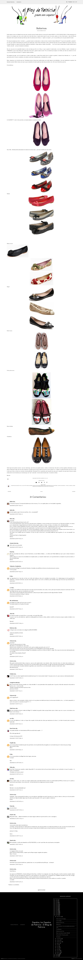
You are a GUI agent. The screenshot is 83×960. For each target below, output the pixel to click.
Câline (11, 767)
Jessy (11, 613)
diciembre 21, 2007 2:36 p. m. (16, 864)
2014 (57, 907)
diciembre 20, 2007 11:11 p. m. (16, 835)
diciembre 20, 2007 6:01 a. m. (16, 774)
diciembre (59, 916)
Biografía (19, 2)
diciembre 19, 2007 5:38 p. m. (16, 738)
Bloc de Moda (13, 600)
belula (11, 510)
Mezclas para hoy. (60, 922)
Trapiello (12, 742)
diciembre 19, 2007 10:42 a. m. (16, 678)
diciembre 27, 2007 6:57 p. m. (16, 881)
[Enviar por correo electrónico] (36, 482)
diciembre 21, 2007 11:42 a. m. (16, 844)
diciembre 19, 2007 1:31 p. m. (16, 690)
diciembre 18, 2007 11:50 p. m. (16, 656)
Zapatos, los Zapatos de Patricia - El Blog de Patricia (41, 924)
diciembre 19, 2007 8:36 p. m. (16, 749)
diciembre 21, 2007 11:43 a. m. (16, 855)
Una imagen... (59, 920)
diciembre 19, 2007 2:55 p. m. (16, 713)
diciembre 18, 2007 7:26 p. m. (16, 571)
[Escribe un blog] (39, 482)
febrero (58, 952)
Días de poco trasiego (61, 918)
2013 (57, 908)
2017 (57, 903)
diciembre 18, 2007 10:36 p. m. (16, 623)
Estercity (12, 840)
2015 (57, 905)
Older (73, 491)
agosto (58, 943)
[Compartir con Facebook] (44, 482)
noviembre (59, 938)
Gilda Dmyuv (13, 708)
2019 (57, 901)
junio (58, 946)
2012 (57, 909)
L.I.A (11, 587)
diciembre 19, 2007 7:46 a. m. (16, 669)
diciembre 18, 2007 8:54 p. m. (16, 596)
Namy (11, 518)
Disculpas (58, 936)
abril (58, 949)
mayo (58, 947)
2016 (57, 904)
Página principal (11, 2)
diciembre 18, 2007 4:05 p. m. (16, 538)
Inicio (41, 491)
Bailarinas (58, 924)
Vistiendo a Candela (14, 566)
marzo (58, 950)
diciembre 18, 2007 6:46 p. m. (16, 547)
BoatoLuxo (12, 628)
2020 (57, 900)
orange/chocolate (14, 682)
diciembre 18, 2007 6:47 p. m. (16, 561)
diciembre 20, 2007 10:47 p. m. (17, 810)
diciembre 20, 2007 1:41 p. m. (16, 790)
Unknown (12, 640)
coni (11, 718)
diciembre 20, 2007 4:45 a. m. (16, 762)
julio (57, 944)
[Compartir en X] (41, 482)
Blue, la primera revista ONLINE (63, 933)
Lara (11, 778)
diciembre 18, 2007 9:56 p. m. (16, 609)
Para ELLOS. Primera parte (62, 935)
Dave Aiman (12, 728)
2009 (57, 912)
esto (13, 545)
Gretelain (12, 674)
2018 (57, 902)
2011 (57, 910)
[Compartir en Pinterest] (47, 482)
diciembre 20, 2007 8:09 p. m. (17, 801)
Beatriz (11, 501)
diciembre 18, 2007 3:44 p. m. (16, 514)
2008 (57, 914)
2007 (57, 915)
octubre (58, 940)
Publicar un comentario (13, 884)
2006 (57, 954)
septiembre (59, 941)
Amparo (12, 814)
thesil (11, 551)
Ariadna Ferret (13, 543)
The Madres (58, 929)
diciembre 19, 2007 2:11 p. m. (16, 703)
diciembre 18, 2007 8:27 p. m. (16, 583)
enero (58, 953)
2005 (57, 956)
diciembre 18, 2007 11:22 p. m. (16, 636)
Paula (11, 806)
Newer (9, 491)
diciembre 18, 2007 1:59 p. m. (16, 505)
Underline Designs (78, 958)
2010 (57, 911)
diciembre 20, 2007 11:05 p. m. (17, 818)
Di (10, 576)
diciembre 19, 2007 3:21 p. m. (16, 723)
